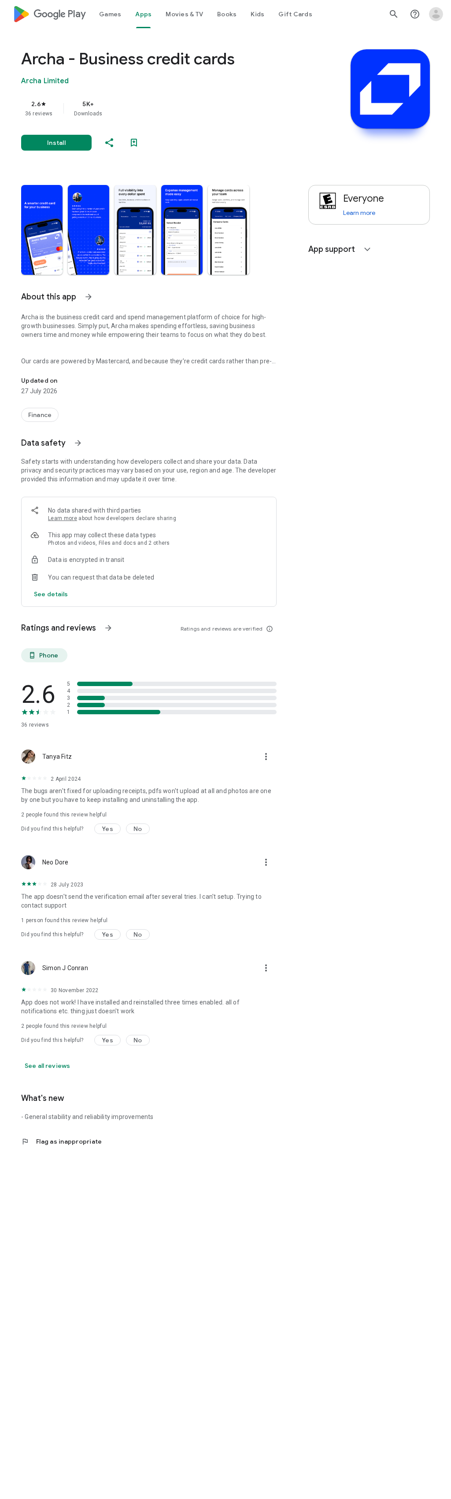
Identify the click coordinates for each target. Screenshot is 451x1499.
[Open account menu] (436, 14)
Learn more (62, 518)
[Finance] (40, 414)
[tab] (110, 14)
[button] (42, 230)
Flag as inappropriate (61, 1141)
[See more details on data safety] (51, 594)
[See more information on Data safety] (78, 443)
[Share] (109, 142)
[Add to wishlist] (133, 142)
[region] (161, 108)
